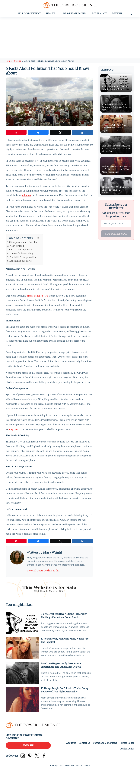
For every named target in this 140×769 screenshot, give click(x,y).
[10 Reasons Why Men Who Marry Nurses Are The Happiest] (22, 648)
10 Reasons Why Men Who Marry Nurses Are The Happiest (64, 640)
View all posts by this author (44, 570)
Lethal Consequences (20, 249)
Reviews (117, 13)
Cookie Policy (127, 748)
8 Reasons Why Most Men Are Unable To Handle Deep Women (115, 190)
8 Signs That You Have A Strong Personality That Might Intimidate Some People (64, 616)
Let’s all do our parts (20, 260)
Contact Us (84, 742)
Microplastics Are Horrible (23, 242)
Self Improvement (29, 13)
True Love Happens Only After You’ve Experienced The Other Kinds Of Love (61, 665)
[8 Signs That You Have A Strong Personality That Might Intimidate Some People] (22, 623)
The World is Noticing (21, 253)
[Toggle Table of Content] (37, 238)
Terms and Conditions (105, 742)
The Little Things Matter (22, 257)
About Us (71, 742)
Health (50, 13)
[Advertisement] (70, 38)
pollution (26, 195)
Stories (17, 61)
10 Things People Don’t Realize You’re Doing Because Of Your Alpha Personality (64, 690)
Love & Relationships (73, 13)
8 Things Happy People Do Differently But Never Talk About (114, 107)
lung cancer (14, 429)
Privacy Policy (127, 742)
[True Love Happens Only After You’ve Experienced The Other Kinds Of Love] (22, 673)
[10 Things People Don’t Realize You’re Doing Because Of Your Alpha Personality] (22, 699)
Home (9, 61)
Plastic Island (16, 246)
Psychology (99, 13)
